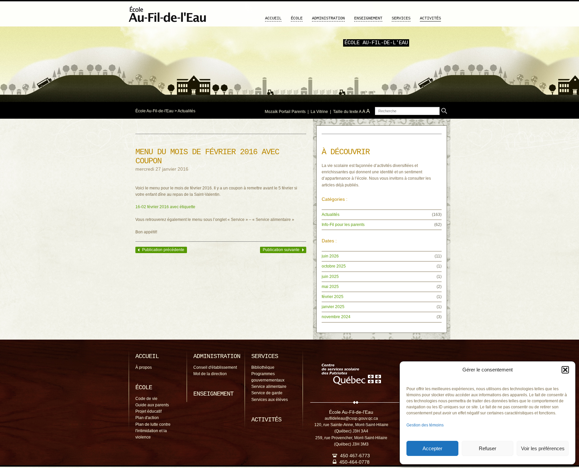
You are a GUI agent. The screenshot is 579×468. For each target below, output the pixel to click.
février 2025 (332, 296)
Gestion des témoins (425, 425)
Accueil (273, 18)
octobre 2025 (334, 266)
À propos (143, 367)
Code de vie (146, 398)
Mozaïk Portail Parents (285, 111)
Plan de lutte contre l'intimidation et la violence (153, 431)
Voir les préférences (543, 448)
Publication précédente (163, 249)
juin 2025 (330, 276)
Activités (430, 18)
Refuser (487, 448)
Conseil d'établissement (215, 367)
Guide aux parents (152, 405)
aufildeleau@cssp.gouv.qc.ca (351, 418)
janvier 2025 (333, 306)
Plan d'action (147, 417)
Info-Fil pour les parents (343, 224)
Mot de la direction (210, 373)
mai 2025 (330, 286)
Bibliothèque (262, 367)
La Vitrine (319, 111)
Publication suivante (281, 249)
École (297, 18)
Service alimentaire (268, 386)
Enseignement (368, 18)
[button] (565, 369)
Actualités (186, 111)
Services (401, 18)
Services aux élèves (269, 399)
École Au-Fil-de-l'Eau (154, 111)
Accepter (432, 448)
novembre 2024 (336, 316)
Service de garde (266, 393)
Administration (328, 18)
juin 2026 (330, 256)
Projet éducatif (148, 411)
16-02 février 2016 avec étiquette (165, 206)
